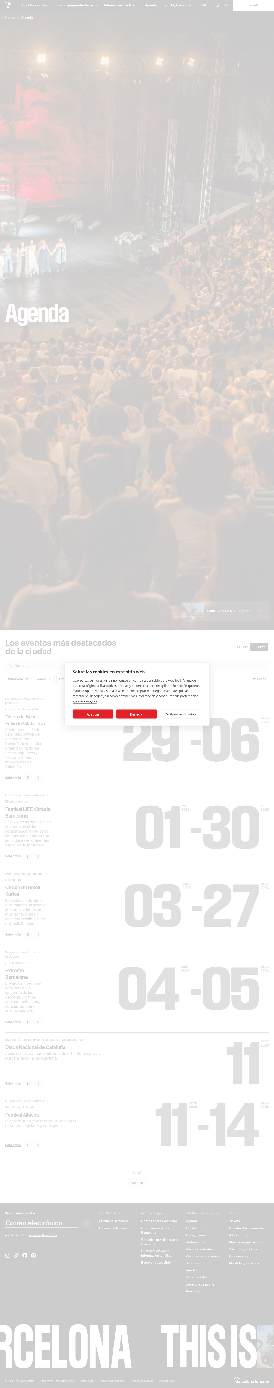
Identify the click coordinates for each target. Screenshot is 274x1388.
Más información (85, 701)
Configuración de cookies (181, 714)
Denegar (137, 714)
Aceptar (93, 714)
